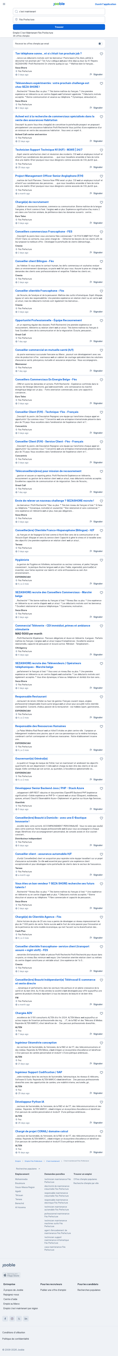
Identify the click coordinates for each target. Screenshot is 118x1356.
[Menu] (4, 4)
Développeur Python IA (29, 1101)
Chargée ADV (23, 1013)
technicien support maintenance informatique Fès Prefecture (56, 1240)
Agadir (18, 1191)
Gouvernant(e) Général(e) (31, 758)
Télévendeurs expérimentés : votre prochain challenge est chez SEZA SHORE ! (52, 85)
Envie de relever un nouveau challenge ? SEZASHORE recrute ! (54, 500)
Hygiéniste (22, 559)
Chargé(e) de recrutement (32, 201)
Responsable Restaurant (31, 696)
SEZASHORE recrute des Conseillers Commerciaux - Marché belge (53, 594)
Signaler (98, 74)
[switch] (100, 43)
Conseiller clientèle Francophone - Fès (39, 290)
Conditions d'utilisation (13, 1332)
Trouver (59, 27)
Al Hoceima (20, 1207)
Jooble (20, 1349)
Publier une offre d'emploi (53, 1290)
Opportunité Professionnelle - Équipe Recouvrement (48, 320)
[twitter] (19, 1319)
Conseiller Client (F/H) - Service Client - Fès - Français (49, 441)
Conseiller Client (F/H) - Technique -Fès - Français (46, 411)
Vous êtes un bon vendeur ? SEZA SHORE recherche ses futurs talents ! (54, 885)
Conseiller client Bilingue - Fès (34, 261)
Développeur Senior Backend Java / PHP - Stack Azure (49, 788)
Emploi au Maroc (11, 1303)
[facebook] (5, 1319)
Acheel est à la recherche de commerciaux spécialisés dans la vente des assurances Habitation (54, 118)
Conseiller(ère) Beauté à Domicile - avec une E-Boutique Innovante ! (50, 819)
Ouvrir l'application (105, 4)
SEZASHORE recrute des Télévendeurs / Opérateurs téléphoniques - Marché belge (48, 665)
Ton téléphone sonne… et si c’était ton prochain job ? (48, 53)
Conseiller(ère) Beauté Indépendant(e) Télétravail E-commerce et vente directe (55, 981)
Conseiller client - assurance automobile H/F (43, 853)
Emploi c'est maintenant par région (20, 1308)
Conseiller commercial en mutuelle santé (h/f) (44, 349)
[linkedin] (26, 1319)
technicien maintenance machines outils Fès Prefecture (55, 1223)
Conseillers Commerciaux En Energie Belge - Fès (46, 379)
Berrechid (19, 1203)
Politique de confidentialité (15, 1338)
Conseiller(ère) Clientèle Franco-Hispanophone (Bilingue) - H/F (54, 530)
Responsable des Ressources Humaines (40, 726)
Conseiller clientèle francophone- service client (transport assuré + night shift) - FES (52, 948)
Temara (18, 1199)
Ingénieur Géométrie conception (36, 1042)
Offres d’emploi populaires (85, 1179)
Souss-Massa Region (25, 1187)
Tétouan (19, 1195)
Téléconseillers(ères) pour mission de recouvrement (48, 471)
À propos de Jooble (13, 1290)
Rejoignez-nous (11, 1294)
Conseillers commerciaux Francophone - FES (43, 231)
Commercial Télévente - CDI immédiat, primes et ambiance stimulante (52, 627)
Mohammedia (21, 1179)
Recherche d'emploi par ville (86, 1183)
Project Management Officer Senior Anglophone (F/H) (49, 175)
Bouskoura (20, 1183)
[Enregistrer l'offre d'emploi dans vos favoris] (101, 54)
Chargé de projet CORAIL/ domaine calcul (41, 1131)
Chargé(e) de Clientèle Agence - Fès (38, 916)
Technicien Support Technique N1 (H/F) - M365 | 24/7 (48, 149)
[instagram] (12, 1319)
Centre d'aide (10, 1299)
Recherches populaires (26, 1168)
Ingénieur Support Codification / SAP (38, 1072)
